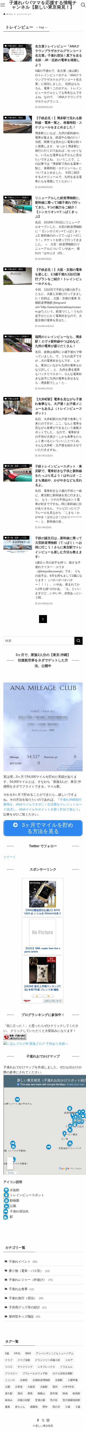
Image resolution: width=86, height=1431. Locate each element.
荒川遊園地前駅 (71, 1400)
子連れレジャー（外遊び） (31, 1279)
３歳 (77, 1406)
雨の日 (56, 1406)
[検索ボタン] (83, 5)
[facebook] (38, 1420)
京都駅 (59, 1380)
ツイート (9, 857)
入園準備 (73, 1380)
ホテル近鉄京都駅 (63, 1373)
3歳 (7, 1353)
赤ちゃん (20, 1406)
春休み (9, 1400)
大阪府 (31, 1386)
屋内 (20, 1393)
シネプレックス (46, 1366)
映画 (65, 1393)
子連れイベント (23, 1261)
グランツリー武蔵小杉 (47, 1360)
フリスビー (11, 1373)
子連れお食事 (21, 1289)
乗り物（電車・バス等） (29, 1270)
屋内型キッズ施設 (24, 1316)
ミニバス (10, 1380)
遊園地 (34, 1406)
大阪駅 (44, 1386)
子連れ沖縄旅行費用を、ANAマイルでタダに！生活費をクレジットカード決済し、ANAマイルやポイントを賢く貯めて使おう (42, 804)
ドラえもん (66, 1366)
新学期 (54, 1393)
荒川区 (54, 1400)
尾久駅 (9, 1393)
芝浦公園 (40, 1400)
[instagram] (48, 1420)
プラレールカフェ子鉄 (35, 1373)
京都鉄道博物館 (41, 1380)
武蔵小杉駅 (24, 1400)
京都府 (24, 1380)
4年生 (17, 1353)
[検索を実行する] (78, 641)
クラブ (9, 1360)
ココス (9, 1366)
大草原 (19, 1386)
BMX (28, 1353)
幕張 (30, 1393)
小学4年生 (68, 1386)
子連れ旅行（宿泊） (26, 1298)
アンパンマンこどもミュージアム (54, 1353)
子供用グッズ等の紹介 (28, 1307)
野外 (45, 1406)
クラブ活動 (24, 1360)
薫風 (7, 1406)
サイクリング (25, 1366)
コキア (69, 1360)
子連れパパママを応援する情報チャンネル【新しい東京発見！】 (43, 5)
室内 (55, 1386)
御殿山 (41, 1393)
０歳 (67, 1406)
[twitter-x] (43, 1420)
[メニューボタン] (2, 5)
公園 (7, 1386)
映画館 (76, 1393)
